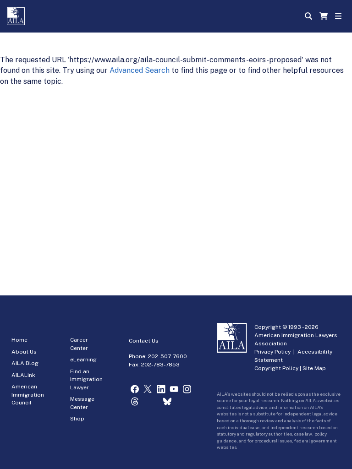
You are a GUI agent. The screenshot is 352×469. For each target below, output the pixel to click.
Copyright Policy (276, 368)
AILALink (23, 375)
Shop (77, 418)
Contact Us (144, 341)
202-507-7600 (167, 356)
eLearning (83, 359)
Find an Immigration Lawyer (86, 379)
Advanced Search (140, 70)
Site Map (314, 368)
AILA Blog (24, 363)
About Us (24, 352)
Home (19, 340)
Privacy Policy (272, 352)
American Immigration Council (27, 394)
